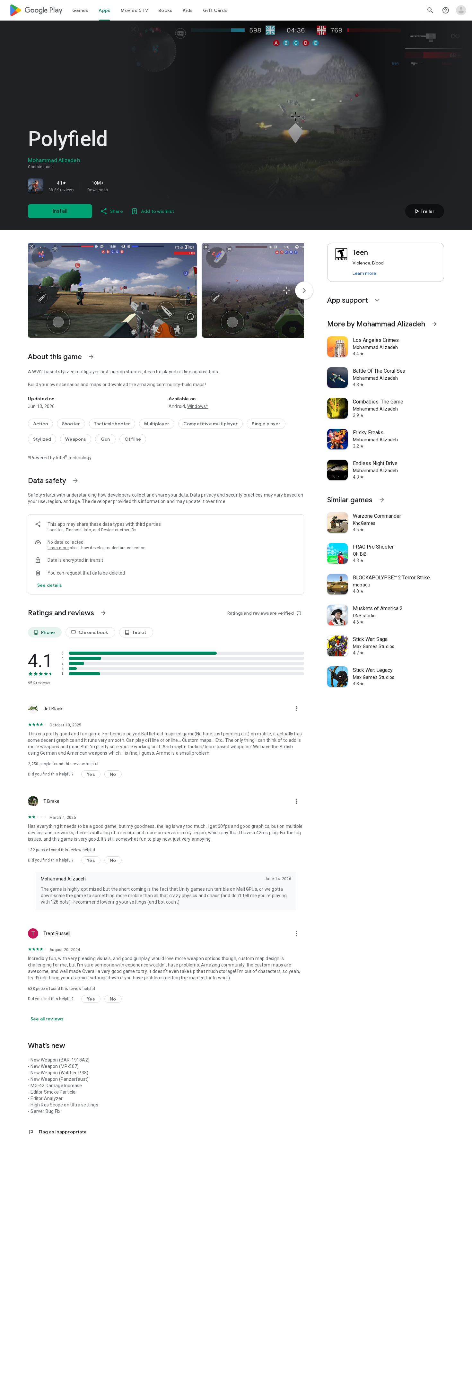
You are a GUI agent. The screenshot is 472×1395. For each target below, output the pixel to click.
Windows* (197, 406)
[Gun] (105, 439)
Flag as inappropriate (57, 1132)
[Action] (40, 424)
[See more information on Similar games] (381, 499)
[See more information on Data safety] (75, 480)
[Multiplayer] (156, 424)
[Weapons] (75, 439)
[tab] (80, 10)
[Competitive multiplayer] (210, 424)
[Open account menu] (461, 10)
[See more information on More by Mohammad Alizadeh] (434, 324)
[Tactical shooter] (112, 424)
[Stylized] (42, 439)
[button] (112, 290)
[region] (118, 186)
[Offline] (132, 439)
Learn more (58, 548)
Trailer (423, 211)
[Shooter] (71, 424)
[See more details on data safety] (50, 585)
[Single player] (266, 424)
